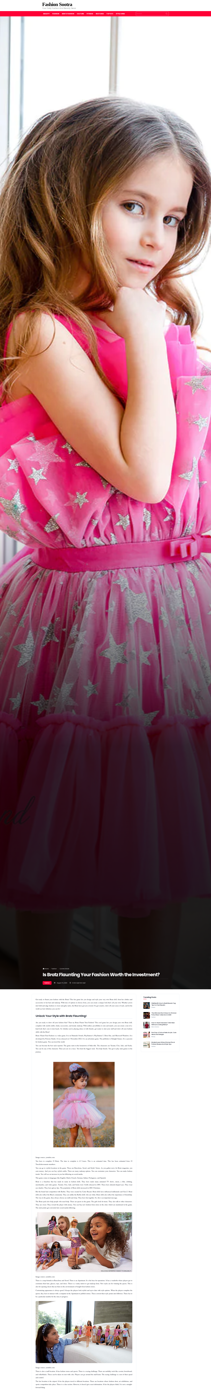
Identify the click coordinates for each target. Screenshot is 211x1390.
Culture (80, 14)
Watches (100, 14)
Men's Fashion (68, 14)
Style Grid (120, 14)
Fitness (90, 14)
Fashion (55, 14)
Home (46, 969)
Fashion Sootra (57, 4)
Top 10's (109, 14)
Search (166, 14)
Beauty (46, 14)
